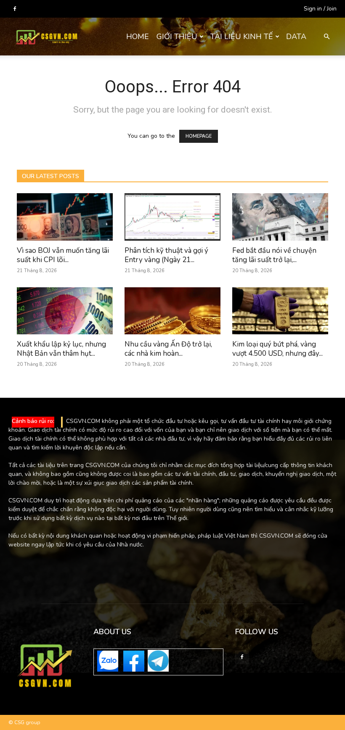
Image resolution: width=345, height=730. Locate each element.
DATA (296, 37)
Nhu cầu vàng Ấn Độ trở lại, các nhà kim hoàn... (168, 348)
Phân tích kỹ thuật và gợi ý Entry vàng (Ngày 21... (166, 255)
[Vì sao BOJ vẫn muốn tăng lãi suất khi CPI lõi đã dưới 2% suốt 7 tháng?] (65, 217)
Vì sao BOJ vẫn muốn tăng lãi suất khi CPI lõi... (63, 255)
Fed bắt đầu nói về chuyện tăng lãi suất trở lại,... (274, 255)
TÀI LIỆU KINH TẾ (241, 37)
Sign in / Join (320, 9)
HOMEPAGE (199, 136)
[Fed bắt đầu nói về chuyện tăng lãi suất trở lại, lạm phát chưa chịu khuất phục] (280, 217)
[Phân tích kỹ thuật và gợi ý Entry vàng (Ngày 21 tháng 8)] (172, 217)
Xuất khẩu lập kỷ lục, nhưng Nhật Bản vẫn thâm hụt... (61, 348)
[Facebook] (14, 9)
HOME (137, 37)
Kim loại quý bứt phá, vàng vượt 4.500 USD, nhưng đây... (277, 348)
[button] (326, 37)
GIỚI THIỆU (177, 37)
